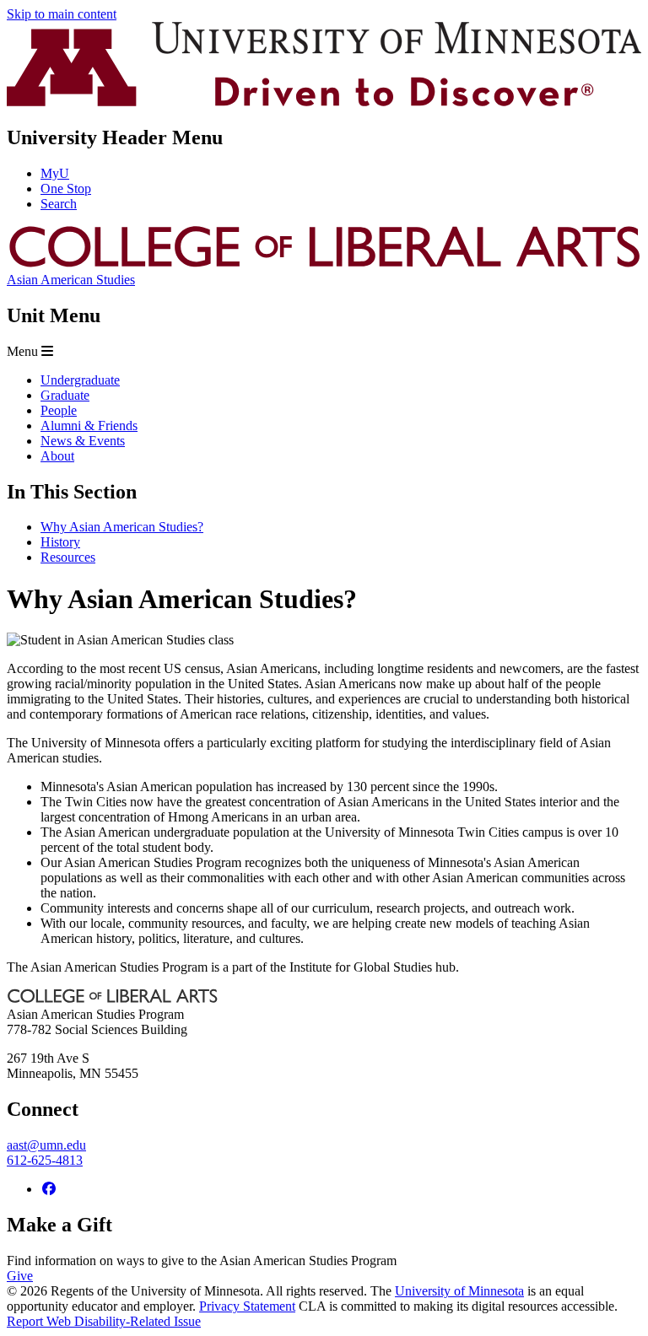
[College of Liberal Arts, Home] (324, 264)
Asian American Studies (71, 279)
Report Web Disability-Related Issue (104, 1321)
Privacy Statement (247, 1306)
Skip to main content (61, 14)
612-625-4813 (45, 1160)
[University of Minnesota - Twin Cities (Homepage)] (324, 101)
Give (20, 1276)
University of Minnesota (459, 1291)
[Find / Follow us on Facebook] (48, 1189)
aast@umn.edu (46, 1145)
